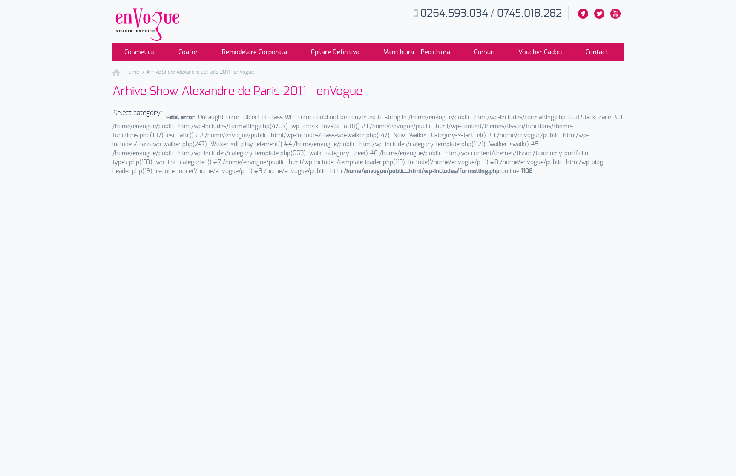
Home (132, 72)
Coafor (188, 52)
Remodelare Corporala (254, 52)
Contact (597, 52)
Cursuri (484, 52)
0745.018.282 (529, 14)
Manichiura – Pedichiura (416, 52)
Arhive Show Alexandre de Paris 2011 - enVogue (200, 72)
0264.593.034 (454, 14)
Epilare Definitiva (335, 52)
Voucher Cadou (540, 52)
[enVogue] (146, 40)
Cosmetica (139, 52)
